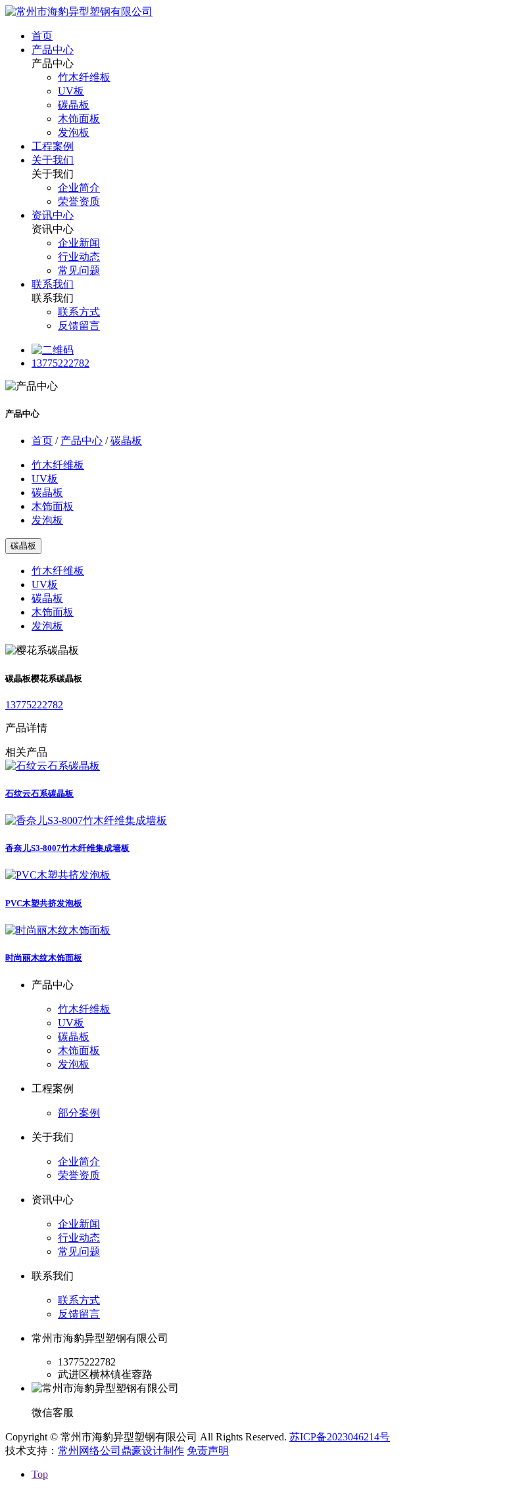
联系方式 (79, 311)
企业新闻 (79, 242)
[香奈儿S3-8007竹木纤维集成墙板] (86, 820)
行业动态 (79, 256)
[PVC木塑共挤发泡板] (57, 875)
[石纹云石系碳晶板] (52, 765)
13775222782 (60, 363)
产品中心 (53, 49)
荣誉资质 (79, 201)
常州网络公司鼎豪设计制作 (121, 1450)
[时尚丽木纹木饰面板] (57, 930)
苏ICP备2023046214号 (339, 1436)
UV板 (71, 91)
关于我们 (53, 160)
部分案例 (79, 1112)
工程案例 (53, 146)
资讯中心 (53, 215)
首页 (42, 35)
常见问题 (79, 270)
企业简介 (79, 187)
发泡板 (73, 132)
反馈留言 (79, 325)
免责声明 (208, 1450)
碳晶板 (73, 104)
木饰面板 (79, 118)
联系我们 (53, 284)
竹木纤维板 (84, 77)
